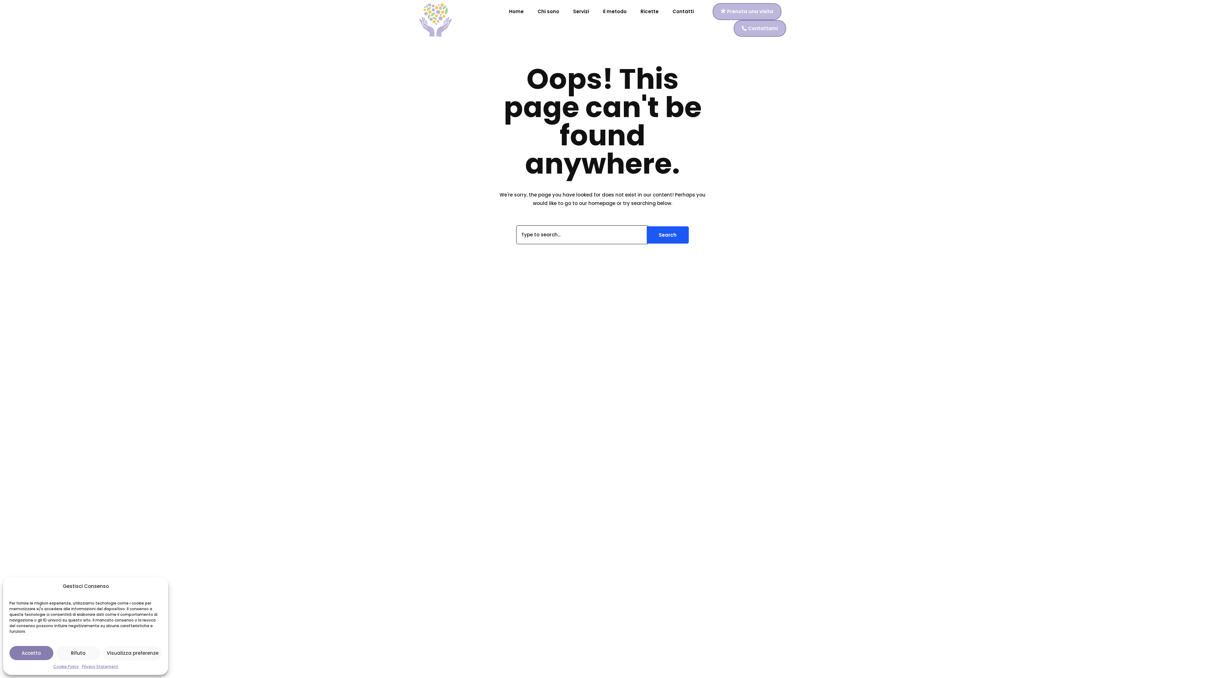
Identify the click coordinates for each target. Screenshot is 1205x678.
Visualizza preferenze (132, 653)
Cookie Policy (66, 666)
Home (516, 11)
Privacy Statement (100, 666)
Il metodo (615, 11)
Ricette (649, 11)
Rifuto (78, 653)
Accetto (31, 653)
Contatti (683, 11)
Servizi (581, 11)
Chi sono (548, 11)
